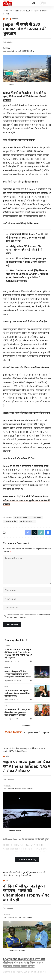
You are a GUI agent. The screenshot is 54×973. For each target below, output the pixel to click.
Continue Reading (27, 859)
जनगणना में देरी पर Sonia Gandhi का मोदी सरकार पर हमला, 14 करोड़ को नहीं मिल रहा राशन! (27, 237)
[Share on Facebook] (28, 532)
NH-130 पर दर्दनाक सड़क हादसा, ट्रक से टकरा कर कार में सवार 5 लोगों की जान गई (26, 262)
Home (5, 10)
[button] (29, 3)
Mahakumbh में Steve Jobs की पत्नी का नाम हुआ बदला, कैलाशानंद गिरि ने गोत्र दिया (17, 712)
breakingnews (21, 517)
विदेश (6, 687)
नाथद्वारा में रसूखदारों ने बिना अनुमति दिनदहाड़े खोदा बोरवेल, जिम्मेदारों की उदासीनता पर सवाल (17, 674)
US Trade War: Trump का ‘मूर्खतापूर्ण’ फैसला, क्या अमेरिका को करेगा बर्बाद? (17, 693)
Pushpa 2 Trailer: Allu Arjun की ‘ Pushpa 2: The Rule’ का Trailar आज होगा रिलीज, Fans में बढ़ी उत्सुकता (18, 653)
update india (10, 521)
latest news (36, 517)
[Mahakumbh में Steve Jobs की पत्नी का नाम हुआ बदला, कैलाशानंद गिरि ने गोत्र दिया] (42, 710)
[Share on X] (35, 532)
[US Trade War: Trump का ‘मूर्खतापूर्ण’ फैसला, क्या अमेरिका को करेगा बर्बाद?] (42, 691)
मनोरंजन (7, 646)
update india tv (27, 521)
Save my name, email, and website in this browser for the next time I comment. (28, 616)
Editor (8, 48)
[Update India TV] (7, 3)
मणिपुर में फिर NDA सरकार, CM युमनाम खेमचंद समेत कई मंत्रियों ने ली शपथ (24, 250)
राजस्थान (15, 19)
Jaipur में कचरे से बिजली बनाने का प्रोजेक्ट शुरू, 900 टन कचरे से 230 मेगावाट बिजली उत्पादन (24, 96)
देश (11, 10)
